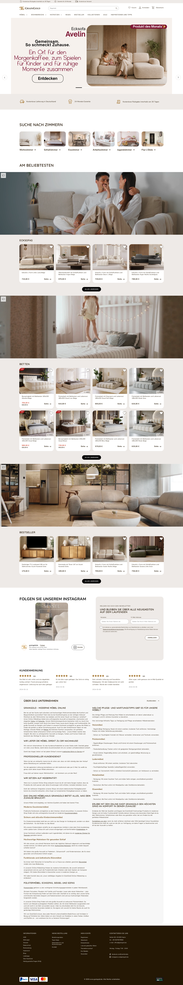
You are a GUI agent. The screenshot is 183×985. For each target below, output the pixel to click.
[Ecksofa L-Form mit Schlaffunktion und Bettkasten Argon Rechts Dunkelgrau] (146, 257)
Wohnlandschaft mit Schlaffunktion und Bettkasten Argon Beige (72, 273)
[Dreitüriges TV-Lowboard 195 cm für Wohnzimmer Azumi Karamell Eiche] (36, 549)
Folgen (42, 645)
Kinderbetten (80, 829)
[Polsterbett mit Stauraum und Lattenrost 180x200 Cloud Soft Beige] (110, 381)
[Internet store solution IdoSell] (160, 979)
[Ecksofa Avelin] (91, 56)
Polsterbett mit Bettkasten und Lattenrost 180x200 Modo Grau (146, 397)
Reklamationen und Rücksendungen (58, 943)
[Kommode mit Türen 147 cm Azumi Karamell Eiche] (73, 549)
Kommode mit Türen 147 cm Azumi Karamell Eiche (70, 565)
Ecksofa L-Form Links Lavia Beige (33, 273)
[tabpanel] (91, 56)
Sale (105, 15)
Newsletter (84, 954)
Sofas (33, 721)
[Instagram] (52, 622)
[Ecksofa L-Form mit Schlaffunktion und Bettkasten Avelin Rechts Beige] (110, 549)
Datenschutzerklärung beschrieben (113, 629)
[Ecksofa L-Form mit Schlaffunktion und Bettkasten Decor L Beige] (110, 257)
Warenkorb (84, 940)
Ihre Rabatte (84, 951)
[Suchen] (116, 8)
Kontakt (54, 947)
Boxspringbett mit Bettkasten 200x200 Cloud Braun (71, 440)
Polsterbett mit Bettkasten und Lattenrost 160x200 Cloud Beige (36, 440)
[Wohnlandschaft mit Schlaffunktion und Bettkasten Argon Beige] (73, 257)
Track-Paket (55, 940)
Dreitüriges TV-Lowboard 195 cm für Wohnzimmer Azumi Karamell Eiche (34, 565)
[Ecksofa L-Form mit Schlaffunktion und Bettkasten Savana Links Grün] (146, 549)
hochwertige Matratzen (63, 846)
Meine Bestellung (59, 933)
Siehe (46, 279)
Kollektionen (94, 15)
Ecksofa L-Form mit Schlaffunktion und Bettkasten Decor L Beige (108, 273)
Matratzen (54, 15)
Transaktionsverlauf (87, 948)
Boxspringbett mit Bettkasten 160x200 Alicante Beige (35, 397)
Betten (46, 730)
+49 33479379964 (117, 940)
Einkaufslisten (85, 943)
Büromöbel (83, 862)
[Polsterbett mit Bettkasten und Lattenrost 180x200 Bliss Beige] (110, 423)
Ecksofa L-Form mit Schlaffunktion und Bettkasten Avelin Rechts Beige (108, 565)
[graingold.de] (29, 8)
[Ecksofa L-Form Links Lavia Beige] (36, 257)
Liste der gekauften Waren (88, 945)
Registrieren (84, 937)
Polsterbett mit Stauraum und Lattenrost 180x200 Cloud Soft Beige (109, 397)
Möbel (22, 15)
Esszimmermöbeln (71, 813)
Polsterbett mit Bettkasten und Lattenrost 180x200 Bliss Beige (109, 440)
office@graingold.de (120, 942)
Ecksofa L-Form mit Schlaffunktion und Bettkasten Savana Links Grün (145, 565)
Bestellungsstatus (57, 937)
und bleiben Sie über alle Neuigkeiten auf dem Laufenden (127, 610)
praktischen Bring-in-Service (72, 752)
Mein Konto (86, 933)
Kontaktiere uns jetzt (99, 821)
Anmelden (152, 638)
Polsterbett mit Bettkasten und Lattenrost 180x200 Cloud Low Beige (73, 397)
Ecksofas (42, 721)
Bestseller (79, 15)
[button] (4, 77)
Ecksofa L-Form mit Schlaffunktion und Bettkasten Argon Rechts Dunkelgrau (145, 273)
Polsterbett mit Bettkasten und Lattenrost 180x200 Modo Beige (146, 440)
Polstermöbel (28, 888)
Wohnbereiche (37, 15)
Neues (68, 15)
